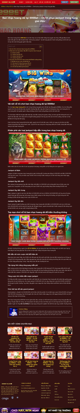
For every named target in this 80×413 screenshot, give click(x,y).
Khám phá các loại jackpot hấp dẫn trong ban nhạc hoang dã (25, 51)
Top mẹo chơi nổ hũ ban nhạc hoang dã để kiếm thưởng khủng (26, 59)
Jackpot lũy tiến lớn (17, 57)
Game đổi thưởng (58, 397)
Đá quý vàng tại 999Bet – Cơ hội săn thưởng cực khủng (48, 363)
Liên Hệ (41, 2)
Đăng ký (43, 385)
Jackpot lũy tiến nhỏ (17, 54)
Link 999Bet (43, 390)
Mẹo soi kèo (70, 397)
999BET (21, 2)
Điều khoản (43, 395)
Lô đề (56, 389)
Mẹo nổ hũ (70, 394)
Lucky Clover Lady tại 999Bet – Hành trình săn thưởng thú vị (15, 363)
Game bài (57, 399)
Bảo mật (43, 397)
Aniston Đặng (48, 26)
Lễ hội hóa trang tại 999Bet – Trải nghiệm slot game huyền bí (31, 363)
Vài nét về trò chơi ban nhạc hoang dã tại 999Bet (22, 49)
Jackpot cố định (16, 52)
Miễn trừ (47, 397)
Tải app (49, 390)
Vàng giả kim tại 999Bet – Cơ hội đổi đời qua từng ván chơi (31, 339)
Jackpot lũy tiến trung (17, 56)
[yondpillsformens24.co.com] (9, 2)
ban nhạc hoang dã (19, 107)
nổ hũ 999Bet (32, 248)
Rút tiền (47, 388)
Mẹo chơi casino (71, 389)
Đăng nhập (48, 385)
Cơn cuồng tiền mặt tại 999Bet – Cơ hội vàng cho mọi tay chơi (65, 339)
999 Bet (23, 38)
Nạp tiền (43, 388)
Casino (56, 386)
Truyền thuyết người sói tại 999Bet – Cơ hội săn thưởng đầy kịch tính (48, 340)
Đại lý (48, 395)
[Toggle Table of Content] (40, 46)
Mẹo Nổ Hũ (10, 6)
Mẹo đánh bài (71, 402)
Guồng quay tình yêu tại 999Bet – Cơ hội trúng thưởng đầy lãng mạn (65, 364)
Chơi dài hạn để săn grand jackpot (20, 66)
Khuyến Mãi (47, 2)
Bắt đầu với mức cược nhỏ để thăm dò (21, 61)
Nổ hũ (56, 391)
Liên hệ (42, 393)
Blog (53, 2)
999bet (3, 6)
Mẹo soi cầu (70, 391)
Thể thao (56, 394)
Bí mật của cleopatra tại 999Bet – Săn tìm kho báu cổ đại (15, 339)
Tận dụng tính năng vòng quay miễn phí (21, 63)
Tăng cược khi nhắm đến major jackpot (21, 64)
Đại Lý (36, 2)
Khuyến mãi (48, 393)
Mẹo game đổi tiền (72, 399)
